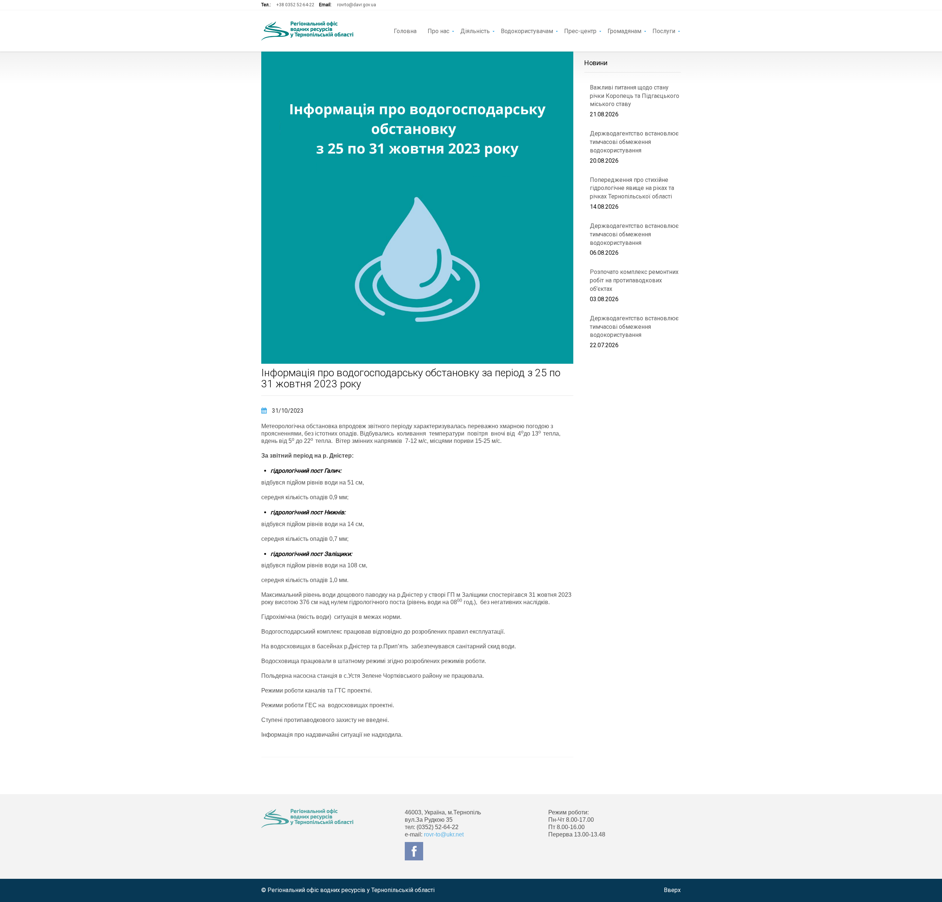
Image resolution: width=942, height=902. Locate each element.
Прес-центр (580, 30)
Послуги (663, 30)
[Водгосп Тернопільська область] (307, 30)
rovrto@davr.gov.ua (356, 4)
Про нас (438, 30)
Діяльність (475, 30)
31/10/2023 (287, 410)
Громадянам (624, 30)
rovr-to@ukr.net (444, 834)
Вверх (672, 890)
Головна (405, 30)
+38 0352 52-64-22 (295, 4)
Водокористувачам (527, 30)
